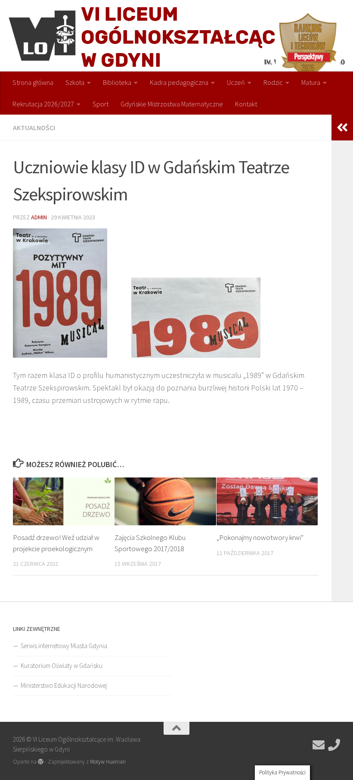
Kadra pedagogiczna (179, 82)
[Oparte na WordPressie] (40, 761)
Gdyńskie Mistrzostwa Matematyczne (172, 104)
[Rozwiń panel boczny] (342, 127)
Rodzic (273, 82)
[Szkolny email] (319, 745)
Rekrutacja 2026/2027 (43, 104)
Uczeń (236, 82)
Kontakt (246, 104)
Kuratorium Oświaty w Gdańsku (61, 665)
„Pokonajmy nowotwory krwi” (260, 537)
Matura (310, 82)
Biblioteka (117, 82)
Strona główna (32, 82)
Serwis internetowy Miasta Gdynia (64, 646)
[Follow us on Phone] (334, 745)
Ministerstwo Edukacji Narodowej (64, 685)
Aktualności (34, 127)
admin (39, 217)
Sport (100, 104)
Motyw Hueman (108, 761)
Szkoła (74, 82)
